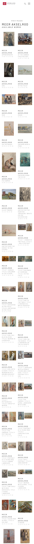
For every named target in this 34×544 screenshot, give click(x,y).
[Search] (25, 4)
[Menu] (29, 4)
